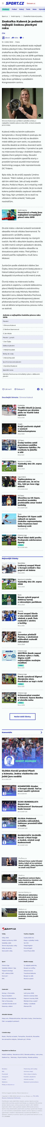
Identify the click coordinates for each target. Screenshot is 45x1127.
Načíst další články (22, 717)
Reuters (4, 1098)
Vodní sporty (22, 210)
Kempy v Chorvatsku (8, 993)
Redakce (4, 1069)
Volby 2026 (5, 937)
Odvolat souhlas (28, 1079)
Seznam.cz (31, 3)
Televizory (14, 1057)
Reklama (4, 1082)
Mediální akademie (30, 1077)
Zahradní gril (22, 1039)
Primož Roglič (28, 948)
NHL (3, 978)
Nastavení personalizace (31, 1082)
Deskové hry (6, 1057)
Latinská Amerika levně (9, 1003)
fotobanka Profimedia (13, 1098)
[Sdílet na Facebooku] (38, 389)
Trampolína (21, 1036)
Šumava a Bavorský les (9, 998)
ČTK (3, 33)
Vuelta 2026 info (29, 937)
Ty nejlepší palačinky (30, 965)
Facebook (5, 1074)
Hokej (21, 9)
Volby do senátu (7, 948)
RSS (3, 1071)
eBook (7, 38)
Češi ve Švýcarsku (7, 1001)
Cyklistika (21, 405)
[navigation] (3, 3)
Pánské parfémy (33, 1057)
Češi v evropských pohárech (10, 1021)
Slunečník (29, 1036)
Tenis (28, 9)
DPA (37, 1096)
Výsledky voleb (6, 943)
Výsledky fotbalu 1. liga (9, 968)
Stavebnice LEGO (18, 1054)
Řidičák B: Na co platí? (31, 1001)
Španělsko (21, 563)
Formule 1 (5, 976)
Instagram (5, 1077)
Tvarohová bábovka (30, 973)
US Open (21, 440)
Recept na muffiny (29, 968)
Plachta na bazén (12, 1036)
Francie (20, 611)
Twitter (4, 1079)
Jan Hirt (26, 943)
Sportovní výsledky (24, 461)
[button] (22, 103)
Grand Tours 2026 (29, 951)
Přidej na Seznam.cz (8, 1084)
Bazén (4, 1036)
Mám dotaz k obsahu (30, 1074)
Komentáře (7, 732)
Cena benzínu (37, 1018)
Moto (34, 9)
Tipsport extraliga (7, 970)
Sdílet (16, 38)
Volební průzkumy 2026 (9, 940)
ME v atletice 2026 (7, 973)
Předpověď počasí (14, 1018)
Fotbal (14, 9)
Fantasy (6, 9)
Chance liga (5, 965)
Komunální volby (7, 951)
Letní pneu (39, 1054)
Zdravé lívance (28, 970)
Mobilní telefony (7, 1054)
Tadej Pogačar (28, 945)
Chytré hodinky (22, 1057)
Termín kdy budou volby (9, 945)
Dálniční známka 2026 (31, 996)
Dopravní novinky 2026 (31, 998)
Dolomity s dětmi (7, 1006)
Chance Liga (22, 535)
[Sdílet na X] (42, 389)
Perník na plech (28, 978)
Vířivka (28, 1039)
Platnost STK (27, 1006)
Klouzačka (36, 1036)
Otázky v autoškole (29, 1003)
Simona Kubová (26, 397)
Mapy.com (5, 1018)
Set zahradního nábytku (9, 1039)
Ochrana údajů (28, 1071)
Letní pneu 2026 (29, 993)
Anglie (20, 424)
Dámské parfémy (29, 1054)
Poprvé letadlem (7, 996)
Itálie (19, 632)
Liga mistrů (22, 477)
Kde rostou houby (26, 1018)
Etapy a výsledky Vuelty (31, 940)
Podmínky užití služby (30, 1069)
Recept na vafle (28, 976)
